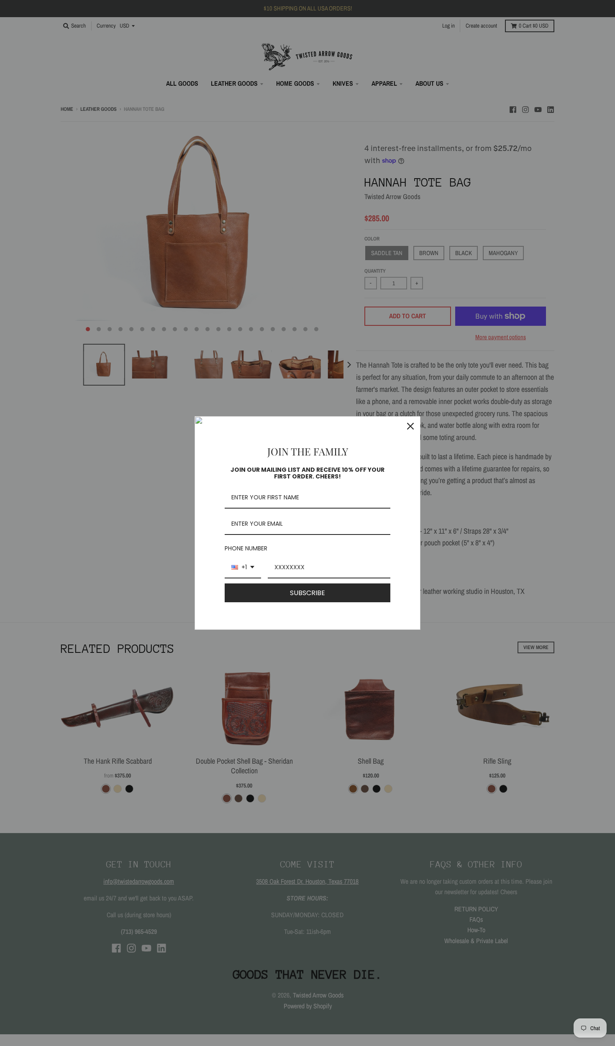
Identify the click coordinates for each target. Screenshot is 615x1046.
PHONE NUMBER (246, 548)
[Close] (410, 426)
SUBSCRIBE (307, 593)
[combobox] (243, 567)
